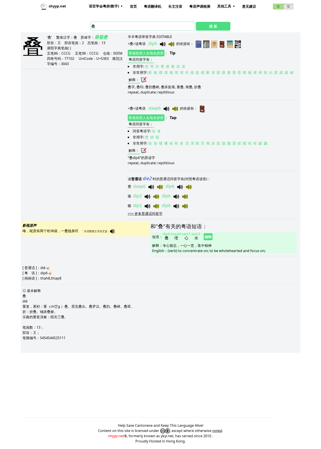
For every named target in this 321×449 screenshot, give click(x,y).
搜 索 (213, 26)
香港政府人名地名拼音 (146, 53)
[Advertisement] (152, 385)
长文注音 (175, 6)
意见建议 (249, 6)
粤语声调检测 (199, 6)
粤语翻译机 (152, 6)
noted (217, 430)
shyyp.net (116, 435)
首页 (133, 6)
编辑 (208, 236)
